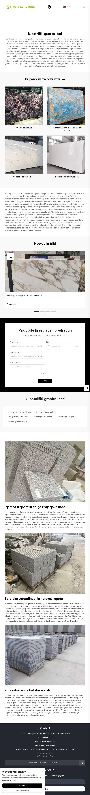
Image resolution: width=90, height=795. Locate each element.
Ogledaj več (11, 304)
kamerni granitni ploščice (17, 422)
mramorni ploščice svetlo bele (19, 412)
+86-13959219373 (46, 737)
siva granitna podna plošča (18, 417)
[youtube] (39, 755)
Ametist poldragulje (24, 128)
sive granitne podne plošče (46, 412)
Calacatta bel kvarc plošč (23, 177)
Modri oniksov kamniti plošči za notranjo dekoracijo (66, 129)
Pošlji (45, 381)
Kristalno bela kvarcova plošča (66, 177)
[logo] (21, 7)
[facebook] (45, 755)
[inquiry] (86, 388)
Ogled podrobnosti (24, 106)
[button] (36, 311)
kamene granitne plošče (43, 417)
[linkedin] (51, 755)
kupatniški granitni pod (65, 417)
